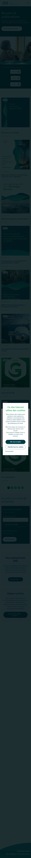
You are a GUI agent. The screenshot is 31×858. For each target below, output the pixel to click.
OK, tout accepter (15, 442)
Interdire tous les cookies (15, 447)
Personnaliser (10, 451)
